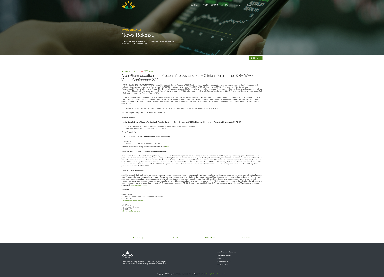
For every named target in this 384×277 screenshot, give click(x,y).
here (167, 147)
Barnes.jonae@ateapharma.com (133, 200)
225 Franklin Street (224, 255)
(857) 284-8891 (223, 265)
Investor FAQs (138, 238)
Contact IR (247, 238)
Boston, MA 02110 (224, 261)
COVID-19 (214, 5)
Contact (258, 5)
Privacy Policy (211, 274)
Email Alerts (211, 238)
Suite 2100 (221, 258)
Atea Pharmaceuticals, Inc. (227, 252)
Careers (249, 5)
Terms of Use (222, 274)
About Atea (226, 5)
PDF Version (148, 71)
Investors (238, 5)
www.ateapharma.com (139, 185)
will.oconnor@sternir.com (131, 211)
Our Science (195, 5)
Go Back (256, 58)
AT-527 (205, 5)
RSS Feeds (174, 238)
